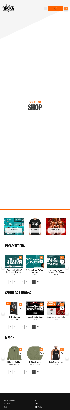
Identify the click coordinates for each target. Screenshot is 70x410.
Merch (9, 337)
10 (38, 282)
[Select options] (20, 353)
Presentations (15, 245)
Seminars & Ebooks (18, 292)
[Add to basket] (20, 261)
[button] (45, 8)
